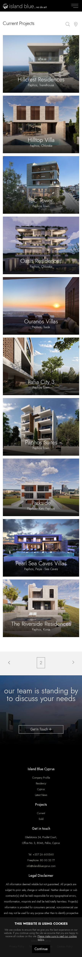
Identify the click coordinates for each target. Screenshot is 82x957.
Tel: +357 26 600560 (41, 854)
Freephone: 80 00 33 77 (41, 860)
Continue (41, 948)
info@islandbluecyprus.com (41, 866)
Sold (41, 819)
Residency (41, 783)
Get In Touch (39, 729)
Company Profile (41, 778)
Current (41, 813)
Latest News (41, 795)
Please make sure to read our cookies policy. (57, 937)
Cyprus (41, 789)
